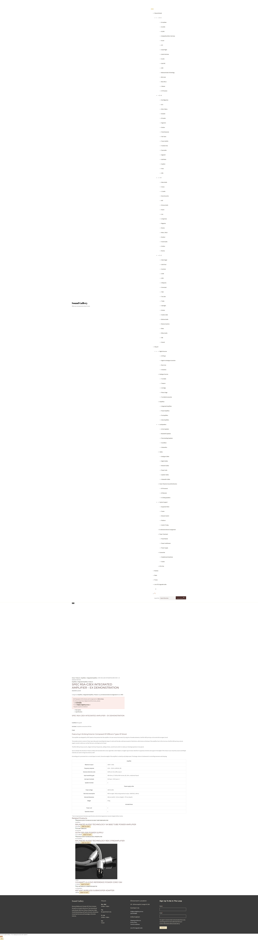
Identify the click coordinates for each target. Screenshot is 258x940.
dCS (162, 104)
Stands (163, 561)
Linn (162, 214)
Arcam (162, 40)
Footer (162, 511)
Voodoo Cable (164, 315)
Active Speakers (165, 429)
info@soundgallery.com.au (136, 911)
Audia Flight (164, 49)
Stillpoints (163, 283)
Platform (163, 520)
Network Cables (165, 465)
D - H (160, 95)
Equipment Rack (165, 507)
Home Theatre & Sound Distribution (168, 484)
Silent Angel (164, 260)
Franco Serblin (164, 141)
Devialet (163, 113)
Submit (163, 927)
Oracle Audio (164, 241)
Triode (162, 301)
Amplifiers (161, 401)
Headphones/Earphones (167, 557)
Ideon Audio (164, 182)
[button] (155, 593)
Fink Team (163, 136)
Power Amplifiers (165, 411)
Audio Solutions (165, 54)
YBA (162, 337)
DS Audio (163, 118)
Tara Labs (163, 296)
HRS (162, 173)
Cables (161, 452)
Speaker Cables (165, 475)
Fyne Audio (164, 150)
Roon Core (163, 365)
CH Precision (164, 91)
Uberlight (163, 305)
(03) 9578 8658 (133, 913)
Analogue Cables (165, 456)
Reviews (156, 570)
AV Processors (164, 488)
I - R (160, 177)
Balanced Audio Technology (168, 72)
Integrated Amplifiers (166, 406)
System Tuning (164, 525)
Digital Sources (163, 351)
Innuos (162, 187)
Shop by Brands (158, 13)
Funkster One (164, 145)
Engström (163, 123)
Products (78, 678)
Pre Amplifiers (164, 415)
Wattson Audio (164, 319)
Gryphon (163, 164)
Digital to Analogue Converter (168, 360)
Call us (1, 936)
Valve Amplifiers (165, 420)
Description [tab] (78, 710)
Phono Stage (164, 392)
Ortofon (163, 246)
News (155, 575)
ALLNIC (163, 31)
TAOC (162, 292)
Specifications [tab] (78, 712)
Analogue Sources (163, 374)
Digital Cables (164, 461)
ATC (162, 45)
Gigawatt (163, 155)
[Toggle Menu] (152, 9)
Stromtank (163, 287)
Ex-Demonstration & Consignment (167, 529)
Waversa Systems (165, 324)
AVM (162, 68)
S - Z (160, 255)
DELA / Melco (164, 109)
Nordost (163, 237)
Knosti (162, 209)
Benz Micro (163, 81)
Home (73, 678)
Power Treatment (163, 534)
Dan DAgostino (164, 100)
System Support (163, 502)
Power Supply (164, 548)
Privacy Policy (133, 922)
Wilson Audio (164, 333)
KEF (162, 200)
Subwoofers (164, 447)
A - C (160, 17)
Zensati (163, 342)
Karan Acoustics (165, 196)
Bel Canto (163, 77)
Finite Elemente (165, 132)
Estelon (163, 127)
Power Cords (164, 470)
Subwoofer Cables (165, 479)
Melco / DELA (164, 232)
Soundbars (163, 443)
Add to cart (87, 834)
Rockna (163, 251)
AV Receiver (164, 493)
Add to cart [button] (85, 826)
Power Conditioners (166, 543)
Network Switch (165, 516)
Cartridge (163, 388)
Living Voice (164, 219)
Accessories (162, 552)
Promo (156, 580)
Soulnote (163, 269)
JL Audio (163, 191)
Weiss (162, 328)
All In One (161, 566)
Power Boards (164, 538)
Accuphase (163, 22)
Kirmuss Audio (164, 205)
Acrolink (163, 27)
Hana (162, 168)
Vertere (163, 310)
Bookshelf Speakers (166, 433)
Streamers (163, 369)
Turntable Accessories (166, 397)
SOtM (162, 273)
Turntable (163, 379)
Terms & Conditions (135, 924)
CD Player (163, 356)
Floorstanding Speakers (167, 438)
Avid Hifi (163, 63)
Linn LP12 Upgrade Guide (160, 584)
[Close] (2, 939)
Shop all (156, 347)
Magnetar (163, 223)
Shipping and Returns (135, 920)
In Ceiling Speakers (165, 497)
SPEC (162, 278)
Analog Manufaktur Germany (168, 36)
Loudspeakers (162, 424)
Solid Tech (163, 264)
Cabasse (163, 86)
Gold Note (163, 159)
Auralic (163, 59)
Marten (163, 228)
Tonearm (163, 383)
